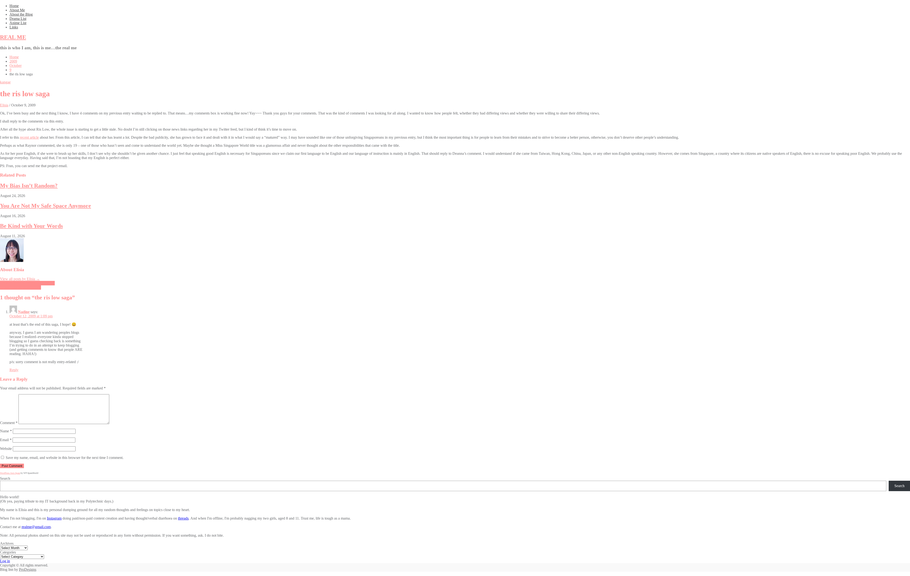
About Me (17, 10)
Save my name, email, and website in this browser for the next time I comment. (64, 458)
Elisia (4, 105)
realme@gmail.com (36, 527)
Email (6, 440)
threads (183, 518)
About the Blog (21, 14)
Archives (7, 543)
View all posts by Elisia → (20, 279)
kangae (5, 82)
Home (14, 6)
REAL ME (13, 37)
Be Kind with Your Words (31, 226)
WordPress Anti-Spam (10, 473)
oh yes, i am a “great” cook (20, 287)
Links (13, 27)
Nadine (24, 312)
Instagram (54, 518)
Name (6, 431)
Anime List (17, 23)
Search (5, 478)
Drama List (17, 19)
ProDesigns (27, 569)
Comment (9, 423)
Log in (5, 561)
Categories (8, 552)
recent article (29, 137)
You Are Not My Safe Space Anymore (45, 206)
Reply (13, 370)
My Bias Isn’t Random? (29, 186)
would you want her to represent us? (27, 283)
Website (6, 449)
